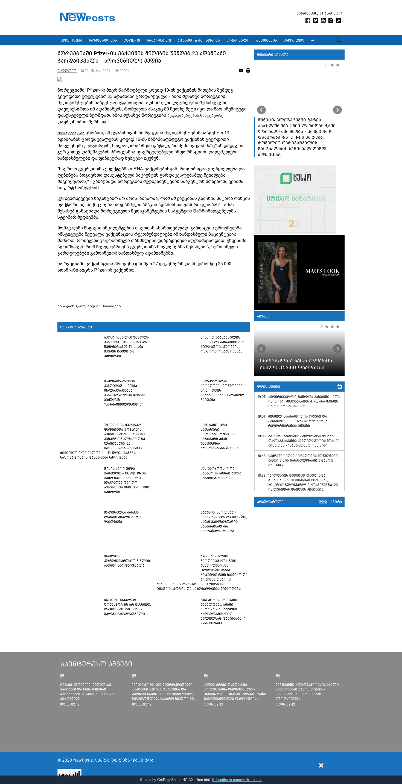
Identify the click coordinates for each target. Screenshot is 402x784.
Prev (261, 110)
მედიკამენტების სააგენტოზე (195, 115)
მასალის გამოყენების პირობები (89, 306)
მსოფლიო (67, 70)
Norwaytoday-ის (71, 133)
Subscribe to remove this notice (237, 780)
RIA (103, 122)
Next (337, 110)
